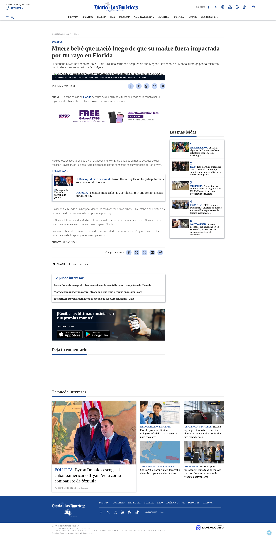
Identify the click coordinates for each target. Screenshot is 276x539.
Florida (101, 17)
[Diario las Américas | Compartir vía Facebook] (131, 86)
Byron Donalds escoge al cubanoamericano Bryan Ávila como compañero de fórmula (102, 285)
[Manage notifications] (269, 532)
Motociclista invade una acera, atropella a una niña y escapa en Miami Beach (98, 292)
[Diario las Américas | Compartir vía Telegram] (162, 86)
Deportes (163, 17)
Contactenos (150, 512)
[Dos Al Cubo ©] (210, 529)
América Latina (143, 17)
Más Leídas (134, 503)
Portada (73, 17)
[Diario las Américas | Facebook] (208, 7)
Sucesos (83, 264)
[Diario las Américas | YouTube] (230, 7)
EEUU (112, 17)
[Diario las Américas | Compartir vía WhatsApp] (147, 86)
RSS (161, 512)
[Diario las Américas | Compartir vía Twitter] (139, 86)
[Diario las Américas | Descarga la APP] (70, 334)
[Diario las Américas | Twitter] (215, 7)
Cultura (179, 17)
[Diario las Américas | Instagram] (223, 7)
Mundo (193, 17)
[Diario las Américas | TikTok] (244, 7)
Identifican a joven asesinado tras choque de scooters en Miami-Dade (94, 299)
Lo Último (87, 17)
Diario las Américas (60, 34)
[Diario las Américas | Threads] (237, 7)
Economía (124, 17)
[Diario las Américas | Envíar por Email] (154, 86)
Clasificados (208, 17)
